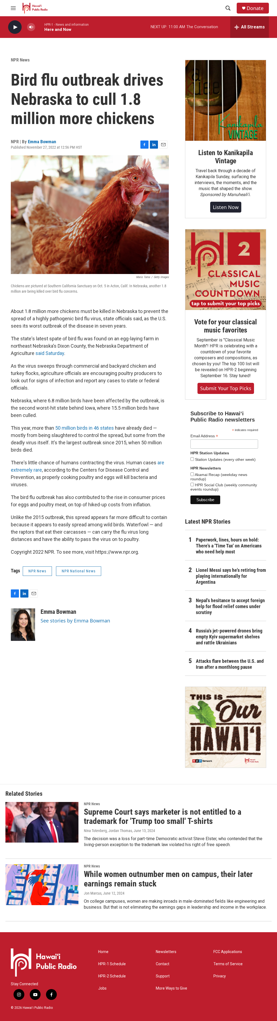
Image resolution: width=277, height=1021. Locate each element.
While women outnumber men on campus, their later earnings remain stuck (168, 878)
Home (103, 952)
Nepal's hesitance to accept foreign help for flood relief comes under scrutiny (230, 606)
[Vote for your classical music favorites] (225, 269)
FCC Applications (227, 952)
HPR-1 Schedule (112, 964)
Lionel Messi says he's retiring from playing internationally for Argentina (231, 576)
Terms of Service (228, 964)
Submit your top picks (225, 388)
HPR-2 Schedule (112, 976)
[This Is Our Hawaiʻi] (225, 727)
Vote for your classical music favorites (225, 326)
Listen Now (226, 207)
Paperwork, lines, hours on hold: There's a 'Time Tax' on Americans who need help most (229, 545)
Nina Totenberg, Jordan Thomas (108, 830)
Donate (255, 8)
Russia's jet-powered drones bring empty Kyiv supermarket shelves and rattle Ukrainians (229, 636)
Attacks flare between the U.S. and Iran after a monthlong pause (230, 664)
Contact (162, 964)
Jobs (102, 988)
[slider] (40, 27)
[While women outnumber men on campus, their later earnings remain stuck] (41, 884)
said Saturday (49, 353)
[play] (15, 27)
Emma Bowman (42, 141)
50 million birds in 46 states (84, 428)
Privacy (219, 976)
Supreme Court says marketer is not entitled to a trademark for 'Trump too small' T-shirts (162, 816)
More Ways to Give (171, 988)
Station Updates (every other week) (225, 459)
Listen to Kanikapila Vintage (225, 157)
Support (163, 976)
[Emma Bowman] (23, 624)
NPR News (20, 60)
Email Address (204, 436)
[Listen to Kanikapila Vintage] (225, 100)
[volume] (31, 27)
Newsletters (166, 952)
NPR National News (78, 571)
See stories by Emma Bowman (75, 620)
